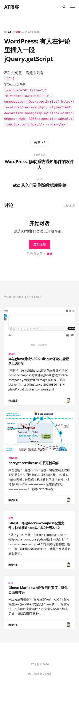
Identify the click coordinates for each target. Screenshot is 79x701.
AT (9, 32)
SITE (18, 32)
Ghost (35, 674)
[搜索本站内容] (64, 7)
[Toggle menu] (72, 7)
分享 (37, 142)
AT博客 (11, 6)
